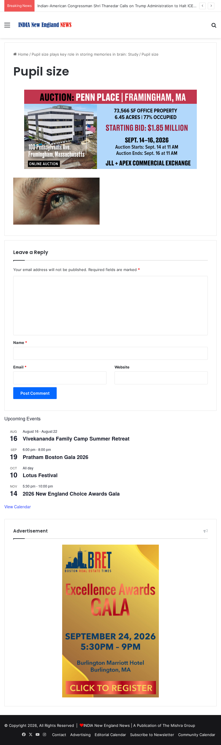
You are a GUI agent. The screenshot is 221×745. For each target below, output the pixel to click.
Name (20, 342)
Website (122, 367)
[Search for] (214, 26)
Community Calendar (196, 734)
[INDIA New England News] (45, 25)
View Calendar (17, 506)
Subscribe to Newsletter (152, 734)
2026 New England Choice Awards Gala (71, 493)
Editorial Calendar (110, 734)
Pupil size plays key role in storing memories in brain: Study (85, 54)
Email (19, 367)
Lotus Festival (40, 475)
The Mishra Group (179, 725)
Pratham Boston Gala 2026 (55, 457)
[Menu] (7, 26)
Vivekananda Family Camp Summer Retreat (76, 438)
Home (22, 54)
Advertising (80, 734)
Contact (59, 734)
